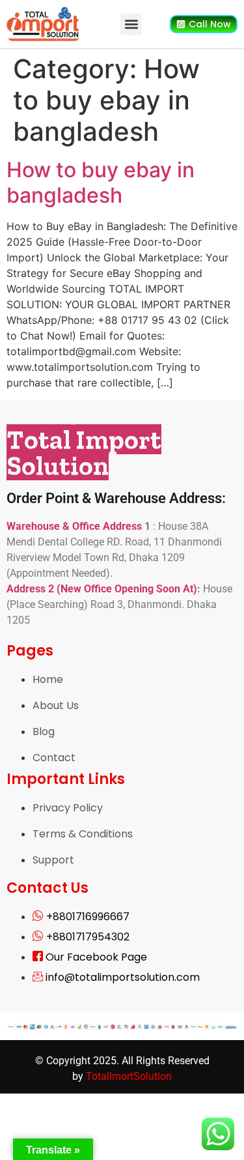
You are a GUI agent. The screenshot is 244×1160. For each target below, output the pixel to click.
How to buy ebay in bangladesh (101, 182)
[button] (131, 24)
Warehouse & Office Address (75, 526)
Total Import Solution (84, 452)
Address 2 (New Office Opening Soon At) (102, 589)
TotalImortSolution (129, 1076)
